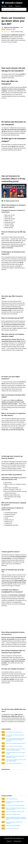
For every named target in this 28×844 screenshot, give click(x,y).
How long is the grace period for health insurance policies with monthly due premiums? (15, 740)
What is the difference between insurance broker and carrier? (16, 808)
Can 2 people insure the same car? (14, 732)
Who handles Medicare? (12, 798)
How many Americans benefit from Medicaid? (14, 822)
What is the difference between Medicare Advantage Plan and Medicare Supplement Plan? (16, 818)
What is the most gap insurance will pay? (15, 743)
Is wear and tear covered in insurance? (15, 805)
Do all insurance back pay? (12, 828)
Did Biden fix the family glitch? (13, 825)
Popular (10, 6)
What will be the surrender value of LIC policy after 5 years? (15, 757)
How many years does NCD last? (14, 763)
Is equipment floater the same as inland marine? (15, 753)
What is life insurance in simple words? (15, 811)
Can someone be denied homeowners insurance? (15, 735)
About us (9, 841)
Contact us (18, 6)
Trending (3, 6)
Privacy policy (17, 841)
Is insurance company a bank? (13, 814)
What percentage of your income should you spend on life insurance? (15, 749)
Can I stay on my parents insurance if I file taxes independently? (16, 760)
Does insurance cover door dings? (14, 746)
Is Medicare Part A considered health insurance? (14, 802)
